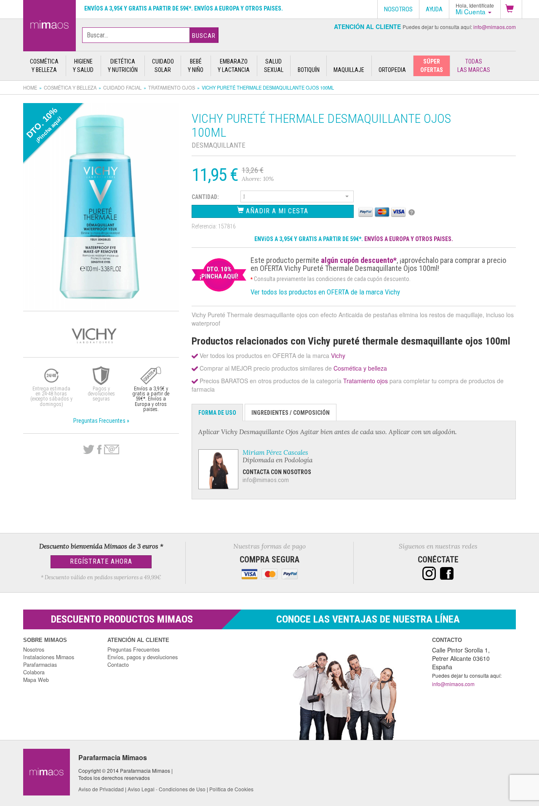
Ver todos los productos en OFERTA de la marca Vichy (325, 292)
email (111, 449)
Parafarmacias (40, 664)
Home (30, 87)
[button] (511, 9)
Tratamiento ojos (171, 87)
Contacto (118, 664)
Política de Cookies (231, 789)
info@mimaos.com (494, 26)
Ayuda (434, 9)
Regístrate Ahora (101, 561)
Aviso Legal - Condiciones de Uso (166, 789)
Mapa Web (36, 680)
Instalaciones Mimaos (48, 657)
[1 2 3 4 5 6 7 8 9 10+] (297, 198)
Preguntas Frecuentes (133, 649)
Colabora (34, 672)
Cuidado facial (122, 87)
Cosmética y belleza (70, 87)
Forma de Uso (217, 412)
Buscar (204, 36)
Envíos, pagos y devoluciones (142, 657)
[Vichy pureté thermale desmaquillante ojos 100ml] (49, 24)
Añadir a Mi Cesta (276, 211)
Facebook (99, 450)
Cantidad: (205, 197)
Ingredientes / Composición (290, 412)
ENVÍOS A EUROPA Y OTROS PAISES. (408, 239)
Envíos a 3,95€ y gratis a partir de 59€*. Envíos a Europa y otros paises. (183, 8)
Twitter (88, 450)
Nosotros (33, 649)
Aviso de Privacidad (101, 789)
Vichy (338, 355)
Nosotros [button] (398, 9)
